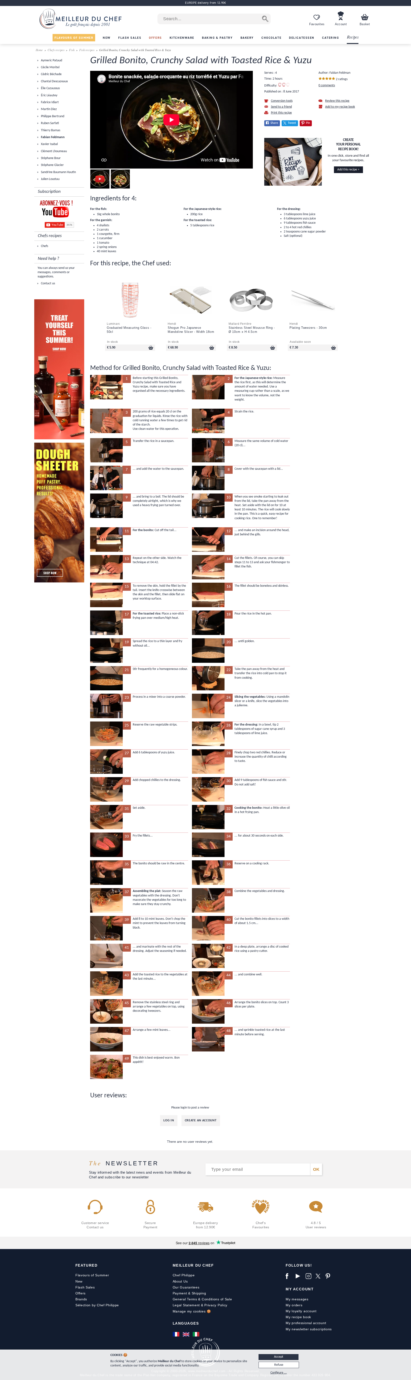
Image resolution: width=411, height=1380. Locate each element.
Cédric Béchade (51, 74)
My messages (297, 1299)
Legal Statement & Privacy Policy (200, 1305)
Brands (81, 1299)
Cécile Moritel (49, 67)
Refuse (278, 1365)
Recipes (352, 37)
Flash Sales (85, 1287)
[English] (186, 1334)
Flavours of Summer (92, 1275)
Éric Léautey (48, 95)
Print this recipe (281, 113)
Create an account (201, 1120)
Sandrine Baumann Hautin (58, 172)
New (79, 1281)
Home (40, 50)
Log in (168, 1120)
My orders (294, 1305)
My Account (299, 1289)
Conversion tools (282, 101)
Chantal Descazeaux (54, 81)
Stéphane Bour (50, 158)
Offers (80, 1293)
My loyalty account (301, 1311)
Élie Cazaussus (50, 88)
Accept (278, 1357)
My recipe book (298, 1317)
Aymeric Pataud (51, 60)
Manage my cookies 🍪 (192, 1311)
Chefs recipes (56, 50)
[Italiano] (196, 1334)
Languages (186, 1323)
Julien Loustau (49, 179)
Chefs (44, 246)
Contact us (47, 283)
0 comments (326, 85)
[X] (319, 1276)
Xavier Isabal (49, 144)
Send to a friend (281, 107)
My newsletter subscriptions (309, 1329)
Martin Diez (48, 109)
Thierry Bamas (50, 130)
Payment (180, 1293)
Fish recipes (86, 50)
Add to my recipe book (340, 107)
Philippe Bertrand (52, 116)
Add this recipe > (348, 169)
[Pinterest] (329, 1276)
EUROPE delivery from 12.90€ (205, 3)
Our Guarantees (186, 1287)
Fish (71, 50)
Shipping (199, 1293)
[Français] (176, 1334)
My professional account (306, 1323)
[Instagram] (309, 1276)
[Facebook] (289, 1276)
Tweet (292, 123)
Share (274, 123)
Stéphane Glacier (52, 165)
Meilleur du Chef (193, 1265)
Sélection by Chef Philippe (97, 1305)
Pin (308, 123)
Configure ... (278, 1373)
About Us (180, 1281)
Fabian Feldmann (52, 137)
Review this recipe (337, 101)
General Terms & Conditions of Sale (202, 1299)
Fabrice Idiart (49, 102)
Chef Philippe (184, 1275)
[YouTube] (299, 1276)
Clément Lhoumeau (53, 151)
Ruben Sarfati (49, 123)
